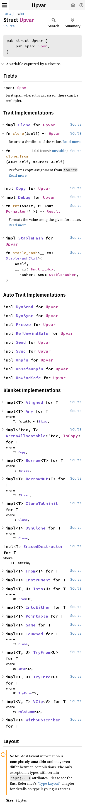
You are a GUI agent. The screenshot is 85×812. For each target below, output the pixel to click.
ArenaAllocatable (26, 435)
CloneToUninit (42, 503)
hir (22, 13)
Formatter (16, 211)
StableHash (30, 238)
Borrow (33, 460)
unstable (59, 151)
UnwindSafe (28, 377)
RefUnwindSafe (32, 333)
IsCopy (70, 435)
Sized (42, 421)
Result (53, 211)
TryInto (42, 677)
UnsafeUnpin (29, 369)
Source (9, 26)
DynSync (24, 315)
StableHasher (62, 274)
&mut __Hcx (42, 269)
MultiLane (26, 712)
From (31, 571)
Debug (24, 197)
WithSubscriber (43, 720)
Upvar (39, 5)
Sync (21, 351)
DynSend (24, 306)
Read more (71, 141)
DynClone (36, 528)
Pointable (37, 616)
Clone (24, 124)
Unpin (22, 360)
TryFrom (42, 652)
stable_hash (25, 252)
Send (21, 342)
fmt (16, 206)
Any (29, 411)
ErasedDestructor (43, 546)
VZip (38, 701)
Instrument (38, 580)
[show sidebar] (4, 5)
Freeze (23, 324)
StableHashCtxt (22, 258)
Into (38, 588)
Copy (21, 188)
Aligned (34, 402)
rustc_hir (10, 13)
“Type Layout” (49, 783)
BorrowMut (37, 478)
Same (31, 625)
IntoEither (38, 607)
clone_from (17, 156)
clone (18, 133)
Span (42, 46)
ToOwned (34, 633)
